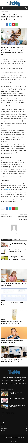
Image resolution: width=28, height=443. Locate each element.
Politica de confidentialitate (8, 437)
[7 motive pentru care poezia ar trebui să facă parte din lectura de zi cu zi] (4, 244)
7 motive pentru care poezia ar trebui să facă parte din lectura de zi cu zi (17, 245)
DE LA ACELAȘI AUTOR (17, 239)
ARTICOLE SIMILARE (6, 239)
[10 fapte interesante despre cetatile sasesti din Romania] (4, 407)
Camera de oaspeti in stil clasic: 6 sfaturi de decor (6, 217)
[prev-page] (2, 263)
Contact (18, 439)
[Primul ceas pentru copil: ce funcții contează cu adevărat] (14, 333)
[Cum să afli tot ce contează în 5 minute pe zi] (14, 294)
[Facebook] (7, 24)
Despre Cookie (19, 436)
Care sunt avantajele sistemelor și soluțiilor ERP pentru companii (21, 218)
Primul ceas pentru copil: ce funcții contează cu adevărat (12, 341)
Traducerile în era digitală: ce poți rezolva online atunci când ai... (11, 360)
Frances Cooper (14, 233)
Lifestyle (6, 11)
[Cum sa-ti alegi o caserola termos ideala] (4, 400)
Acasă (2, 11)
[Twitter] (10, 24)
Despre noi (7, 436)
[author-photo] (14, 231)
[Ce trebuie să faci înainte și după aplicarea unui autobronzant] (4, 251)
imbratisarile (8, 189)
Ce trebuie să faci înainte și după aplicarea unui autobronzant (11, 322)
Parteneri (12, 436)
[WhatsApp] (16, 24)
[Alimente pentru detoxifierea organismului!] (4, 393)
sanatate (20, 120)
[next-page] (4, 263)
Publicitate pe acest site (19, 437)
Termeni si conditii (11, 439)
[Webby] (14, 3)
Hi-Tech (3, 300)
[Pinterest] (13, 24)
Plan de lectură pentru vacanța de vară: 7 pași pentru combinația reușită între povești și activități (17, 258)
